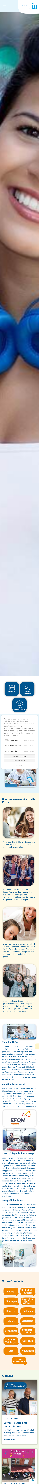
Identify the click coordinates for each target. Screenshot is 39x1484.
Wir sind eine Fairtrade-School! (16, 1424)
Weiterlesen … (10, 1439)
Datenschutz (19, 765)
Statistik (13, 751)
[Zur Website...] (11, 1291)
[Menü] (4, 6)
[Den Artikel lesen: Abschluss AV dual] (18, 1465)
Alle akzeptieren (19, 760)
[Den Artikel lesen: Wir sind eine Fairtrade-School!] (19, 1397)
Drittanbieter (15, 746)
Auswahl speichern (19, 756)
